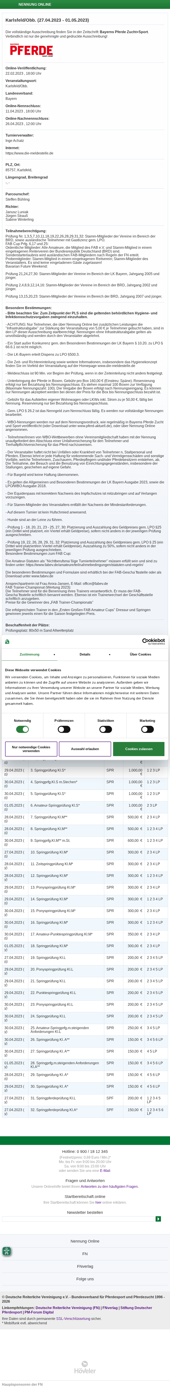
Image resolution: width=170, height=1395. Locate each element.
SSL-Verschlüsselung (73, 1319)
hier (98, 1202)
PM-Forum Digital (39, 1312)
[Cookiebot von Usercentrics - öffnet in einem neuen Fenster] (145, 641)
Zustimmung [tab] (29, 654)
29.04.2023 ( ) (14, 760)
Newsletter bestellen (85, 1212)
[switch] (64, 729)
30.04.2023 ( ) (14, 784)
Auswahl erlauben (85, 749)
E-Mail (105, 1171)
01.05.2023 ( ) (14, 807)
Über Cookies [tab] (140, 654)
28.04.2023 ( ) (14, 819)
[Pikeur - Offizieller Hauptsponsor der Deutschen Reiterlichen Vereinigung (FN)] (85, 1342)
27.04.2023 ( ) (14, 854)
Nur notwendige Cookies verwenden (31, 749)
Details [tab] (85, 654)
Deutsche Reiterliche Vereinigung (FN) (68, 1308)
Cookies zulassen (139, 749)
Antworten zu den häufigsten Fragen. (110, 1186)
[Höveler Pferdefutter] (85, 1367)
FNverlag (110, 1308)
